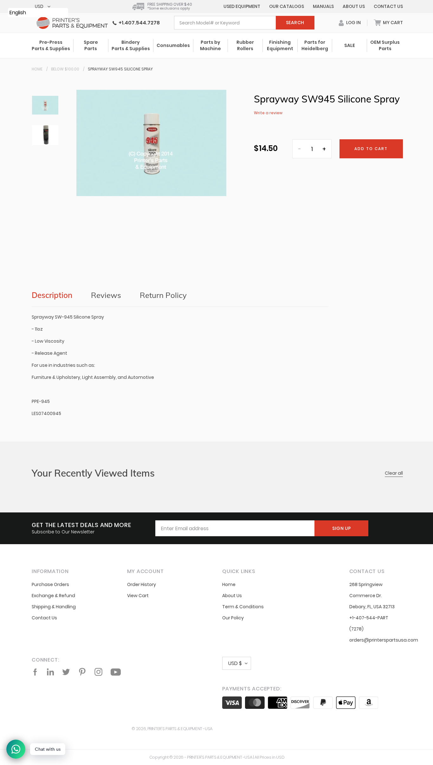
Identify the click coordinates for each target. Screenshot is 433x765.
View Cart (138, 595)
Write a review (268, 112)
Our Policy (233, 618)
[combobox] (244, 23)
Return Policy (163, 295)
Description (52, 295)
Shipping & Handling (54, 606)
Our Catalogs (286, 6)
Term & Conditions (243, 606)
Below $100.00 (65, 69)
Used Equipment (241, 6)
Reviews (106, 295)
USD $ (235, 663)
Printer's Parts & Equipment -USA (179, 729)
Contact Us (388, 6)
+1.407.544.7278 (138, 22)
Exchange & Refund (53, 595)
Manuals (323, 6)
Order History (141, 584)
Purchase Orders (50, 584)
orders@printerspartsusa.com (383, 640)
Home (37, 69)
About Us (354, 6)
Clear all (394, 473)
